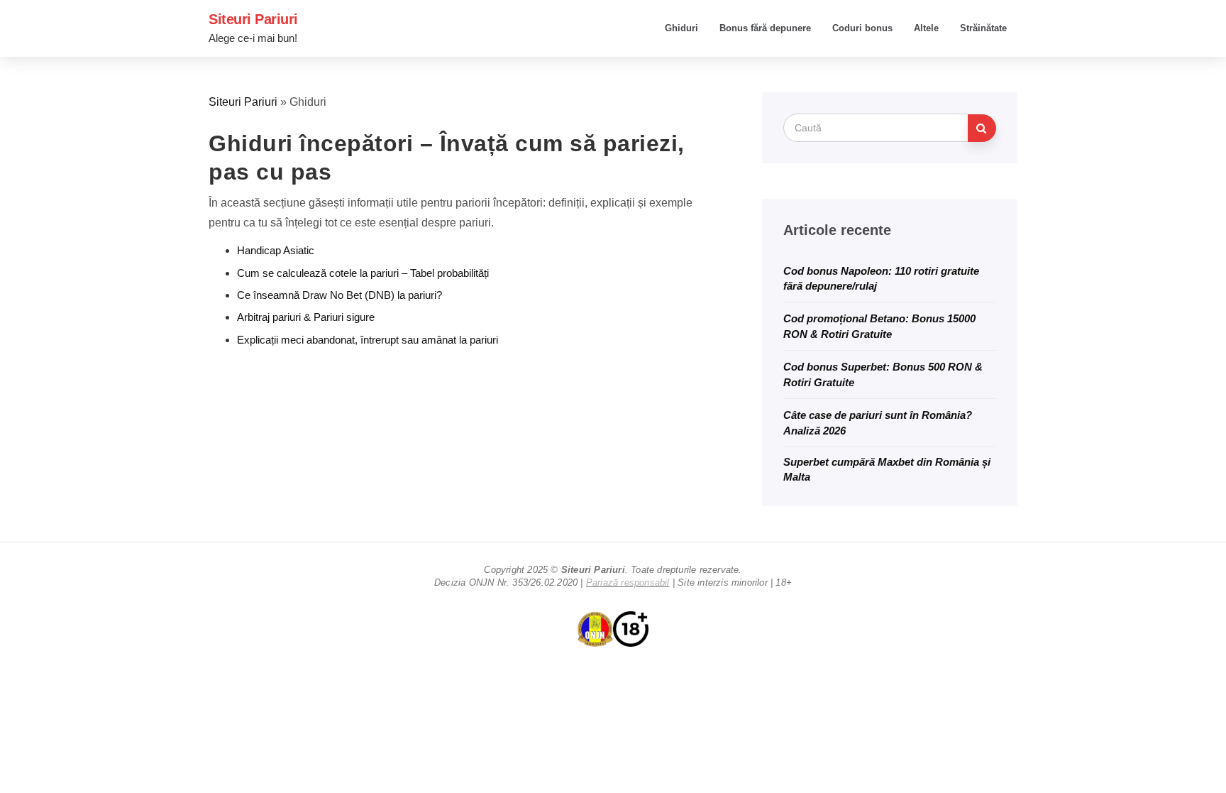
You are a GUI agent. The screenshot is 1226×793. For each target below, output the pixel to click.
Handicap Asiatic (275, 250)
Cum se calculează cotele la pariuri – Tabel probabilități (363, 273)
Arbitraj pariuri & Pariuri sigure (306, 317)
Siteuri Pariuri (253, 19)
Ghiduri (681, 28)
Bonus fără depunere (765, 28)
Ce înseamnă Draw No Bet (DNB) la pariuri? (339, 295)
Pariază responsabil (628, 582)
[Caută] (982, 128)
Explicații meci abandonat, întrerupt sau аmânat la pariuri (367, 340)
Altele (926, 28)
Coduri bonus (862, 28)
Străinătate (983, 28)
